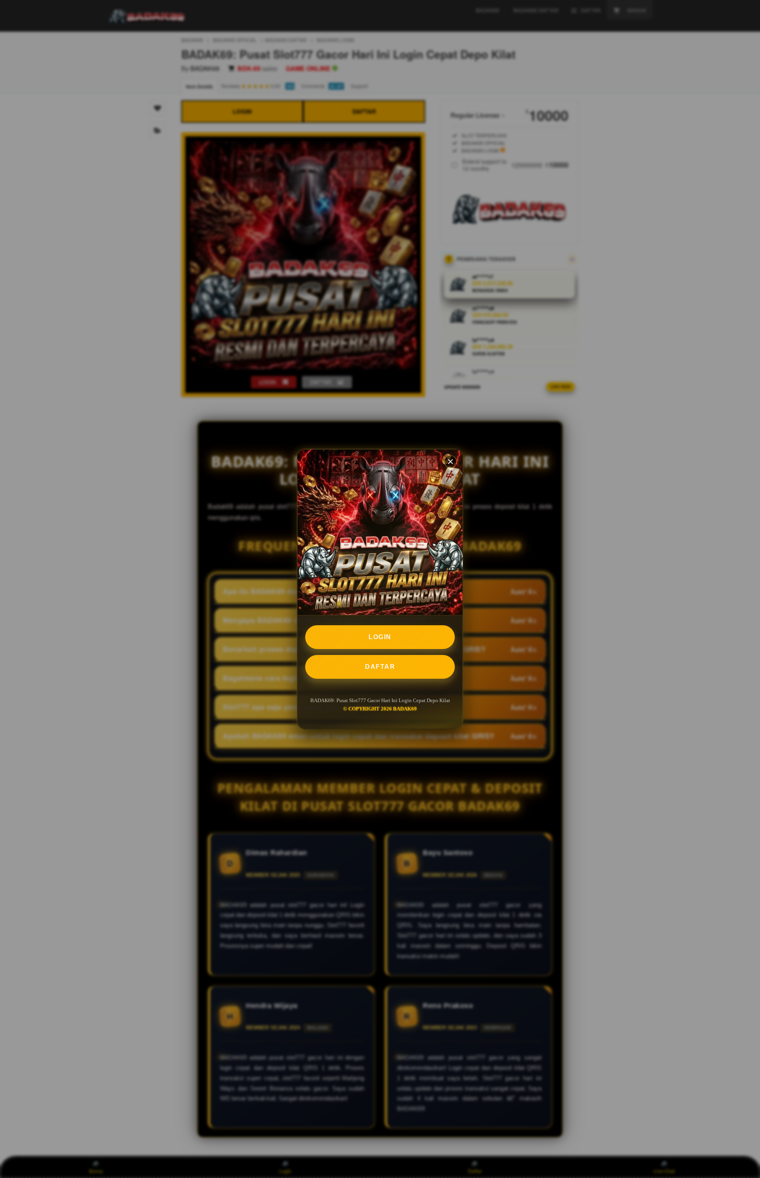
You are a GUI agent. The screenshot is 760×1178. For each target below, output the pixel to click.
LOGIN (380, 637)
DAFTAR (380, 666)
